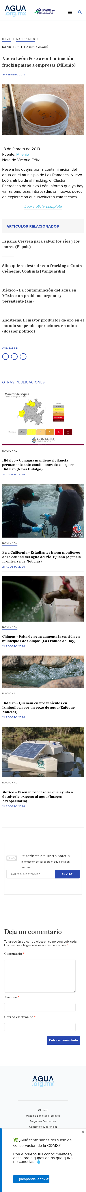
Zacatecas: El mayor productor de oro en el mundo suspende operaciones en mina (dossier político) (43, 326)
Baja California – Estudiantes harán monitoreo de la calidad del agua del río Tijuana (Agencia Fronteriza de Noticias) (41, 557)
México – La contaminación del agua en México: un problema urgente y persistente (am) (39, 296)
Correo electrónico (20, 1017)
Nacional (9, 450)
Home (6, 39)
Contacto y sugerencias (43, 1126)
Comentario (14, 954)
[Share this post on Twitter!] (14, 356)
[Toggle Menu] (70, 13)
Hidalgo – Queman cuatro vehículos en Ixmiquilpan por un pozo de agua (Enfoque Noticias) (38, 707)
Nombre (11, 997)
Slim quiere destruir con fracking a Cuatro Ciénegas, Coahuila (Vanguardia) (43, 268)
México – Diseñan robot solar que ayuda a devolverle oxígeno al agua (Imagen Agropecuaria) (37, 796)
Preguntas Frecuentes (43, 1121)
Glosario (43, 1110)
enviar (67, 874)
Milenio (22, 154)
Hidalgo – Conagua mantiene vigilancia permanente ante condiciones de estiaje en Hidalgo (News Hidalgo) (38, 464)
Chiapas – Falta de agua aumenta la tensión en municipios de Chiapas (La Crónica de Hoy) (41, 638)
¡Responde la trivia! (34, 1179)
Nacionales (25, 39)
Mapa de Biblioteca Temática (43, 1115)
